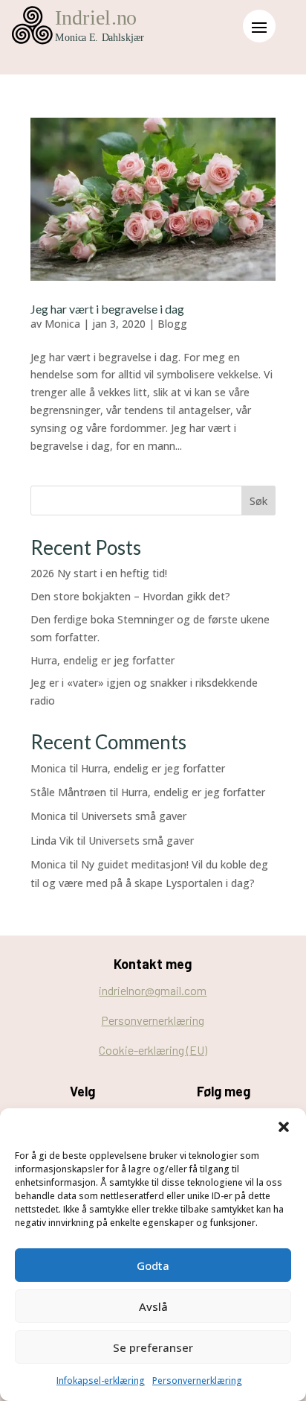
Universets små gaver (133, 816)
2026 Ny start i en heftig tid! (98, 573)
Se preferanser (153, 1347)
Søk (258, 501)
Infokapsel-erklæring (100, 1380)
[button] (283, 1126)
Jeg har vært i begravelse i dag (107, 309)
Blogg (172, 324)
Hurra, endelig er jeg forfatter (102, 660)
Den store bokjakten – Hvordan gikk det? (130, 596)
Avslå (153, 1306)
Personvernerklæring (197, 1380)
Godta (153, 1265)
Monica (62, 324)
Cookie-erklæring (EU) (153, 1050)
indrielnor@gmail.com (152, 990)
